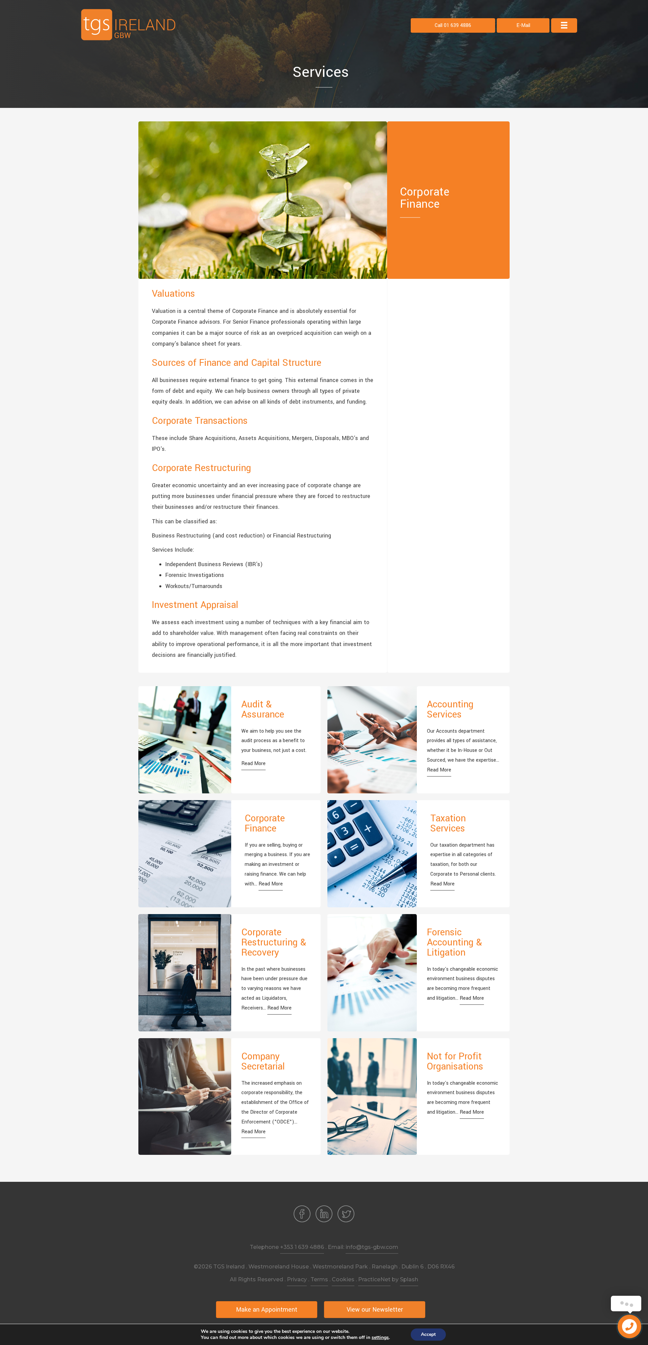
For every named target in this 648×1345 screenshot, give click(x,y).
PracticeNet (374, 1279)
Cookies (343, 1279)
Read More (253, 763)
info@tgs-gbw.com (372, 1247)
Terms (319, 1279)
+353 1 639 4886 (302, 1247)
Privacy (297, 1279)
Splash (409, 1279)
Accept (428, 1334)
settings (380, 1338)
